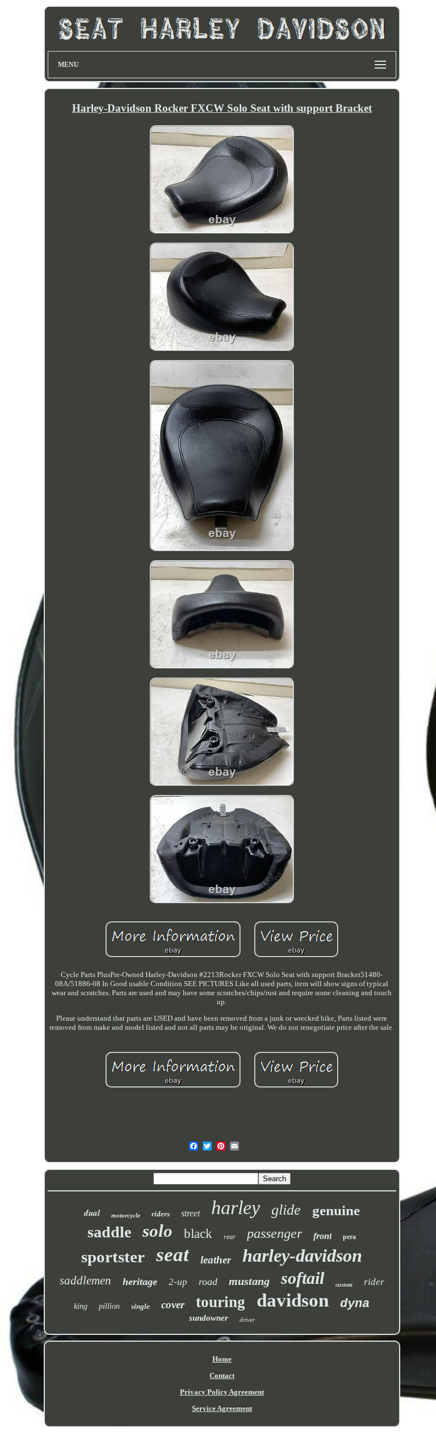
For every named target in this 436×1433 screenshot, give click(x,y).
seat (172, 1255)
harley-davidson (302, 1255)
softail (302, 1278)
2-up (178, 1281)
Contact (221, 1375)
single (140, 1306)
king (80, 1306)
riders (161, 1214)
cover (173, 1305)
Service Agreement (222, 1408)
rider (374, 1281)
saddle (109, 1232)
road (208, 1281)
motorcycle (125, 1215)
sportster (113, 1257)
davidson (293, 1300)
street (190, 1213)
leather (215, 1260)
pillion (109, 1306)
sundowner (208, 1317)
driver (247, 1319)
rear (230, 1237)
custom (344, 1285)
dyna (355, 1304)
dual (92, 1213)
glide (286, 1210)
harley (235, 1207)
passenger (274, 1233)
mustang (249, 1281)
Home (222, 1359)
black (198, 1234)
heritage (140, 1281)
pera (349, 1237)
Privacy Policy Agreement (222, 1392)
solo (157, 1231)
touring (220, 1302)
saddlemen (85, 1280)
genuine (336, 1210)
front (322, 1236)
